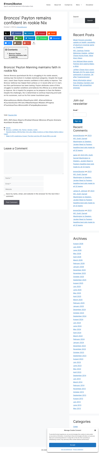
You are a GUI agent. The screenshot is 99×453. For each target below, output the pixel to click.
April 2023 (77, 372)
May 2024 (77, 329)
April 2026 (77, 257)
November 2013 (79, 389)
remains (29, 130)
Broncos (9, 130)
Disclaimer (89, 5)
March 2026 (78, 260)
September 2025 (79, 280)
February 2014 (78, 385)
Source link (12, 115)
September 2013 (79, 395)
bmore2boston (79, 136)
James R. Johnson (80, 191)
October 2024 (78, 313)
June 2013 (77, 405)
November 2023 (79, 349)
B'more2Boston (13, 3)
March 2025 (77, 300)
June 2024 (77, 326)
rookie (35, 130)
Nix (20, 130)
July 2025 (77, 286)
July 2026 (77, 247)
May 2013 (77, 408)
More (78, 5)
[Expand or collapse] (25, 49)
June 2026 (77, 250)
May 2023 (77, 369)
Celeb (75, 427)
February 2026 (79, 263)
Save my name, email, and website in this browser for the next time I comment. (32, 195)
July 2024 (77, 323)
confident (15, 130)
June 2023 (77, 366)
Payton (24, 130)
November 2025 (79, 273)
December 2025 (79, 270)
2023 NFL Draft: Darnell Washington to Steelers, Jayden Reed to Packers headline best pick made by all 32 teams (83, 161)
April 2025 (77, 296)
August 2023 (78, 359)
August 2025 (78, 283)
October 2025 (78, 277)
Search (76, 17)
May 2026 (77, 254)
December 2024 (79, 310)
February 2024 (79, 339)
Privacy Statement (78, 449)
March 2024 (78, 336)
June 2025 (77, 290)
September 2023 (79, 356)
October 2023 (78, 352)
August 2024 (78, 319)
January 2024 (78, 343)
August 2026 (78, 244)
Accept (72, 445)
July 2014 (77, 379)
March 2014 (77, 382)
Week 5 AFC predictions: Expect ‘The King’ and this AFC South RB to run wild (31, 136)
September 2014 (79, 375)
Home (48, 5)
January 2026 (78, 267)
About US (57, 5)
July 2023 (77, 362)
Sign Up (78, 121)
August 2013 (78, 399)
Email (75, 110)
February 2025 (78, 303)
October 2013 (78, 392)
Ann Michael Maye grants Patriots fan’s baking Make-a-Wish (83, 63)
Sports (8, 127)
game (75, 155)
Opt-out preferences (66, 449)
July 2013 (77, 402)
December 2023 (79, 346)
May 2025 (77, 293)
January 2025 (78, 306)
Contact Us (68, 5)
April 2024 (77, 333)
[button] (95, 430)
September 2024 (79, 316)
